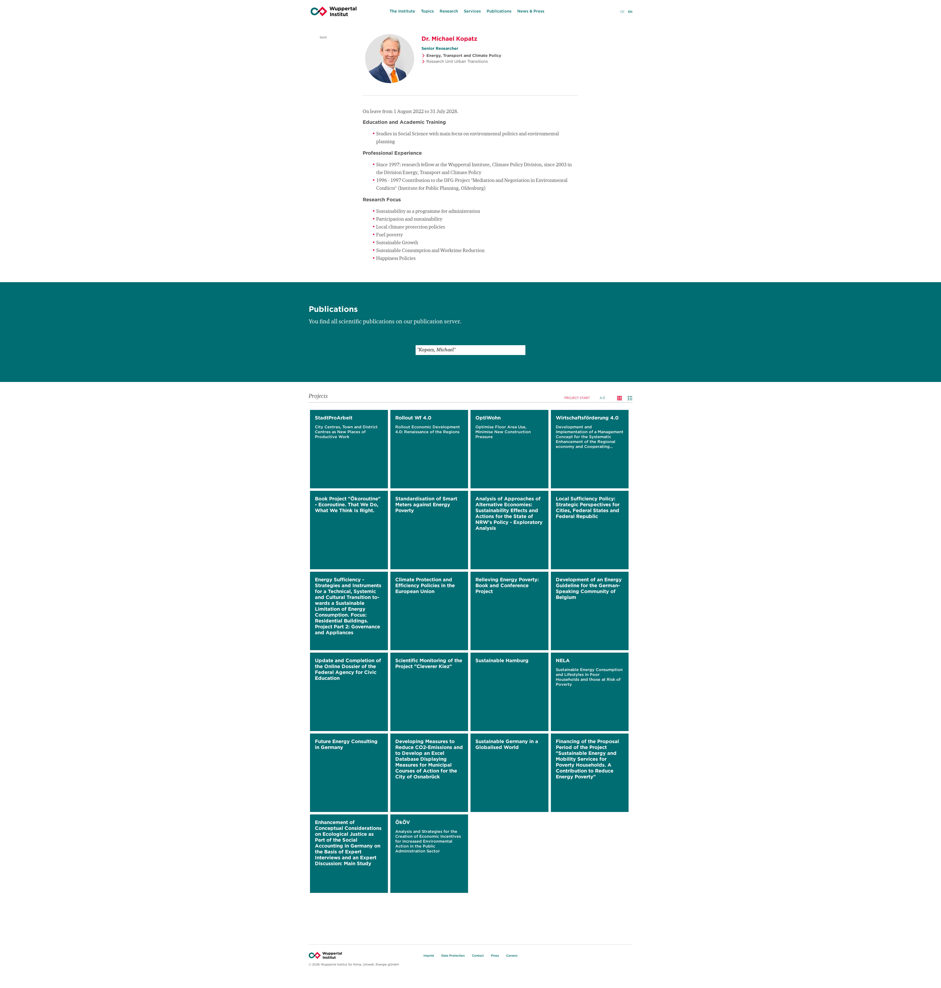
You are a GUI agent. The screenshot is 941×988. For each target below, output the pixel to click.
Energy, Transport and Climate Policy (463, 55)
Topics (427, 11)
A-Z (602, 398)
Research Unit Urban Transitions (457, 61)
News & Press (530, 11)
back (323, 37)
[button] (520, 350)
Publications (499, 11)
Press (495, 955)
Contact (478, 955)
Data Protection (453, 955)
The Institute (402, 11)
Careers (512, 955)
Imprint (428, 955)
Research (449, 11)
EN (630, 11)
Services (472, 11)
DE (622, 11)
